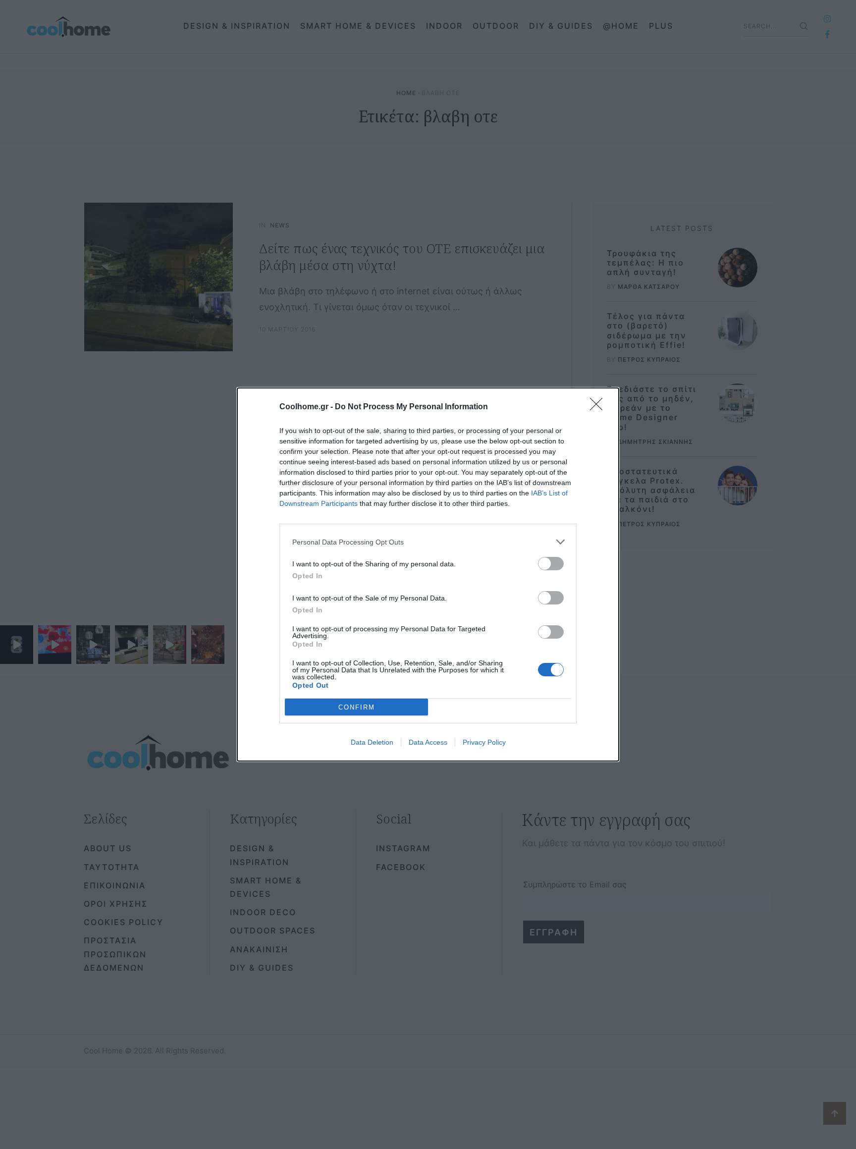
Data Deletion (372, 742)
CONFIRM (356, 707)
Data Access (428, 742)
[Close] (599, 407)
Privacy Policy (484, 742)
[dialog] (428, 574)
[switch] (551, 563)
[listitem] (428, 542)
